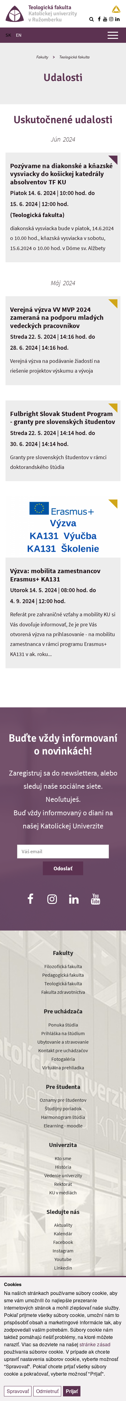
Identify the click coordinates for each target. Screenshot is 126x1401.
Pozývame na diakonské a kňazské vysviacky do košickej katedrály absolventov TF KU (61, 173)
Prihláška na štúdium (63, 1033)
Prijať (72, 1391)
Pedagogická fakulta (63, 975)
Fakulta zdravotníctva (63, 992)
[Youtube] (96, 900)
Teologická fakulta (74, 57)
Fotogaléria (63, 1059)
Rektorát (63, 1184)
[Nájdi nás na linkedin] (117, 19)
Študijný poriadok (63, 1108)
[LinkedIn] (74, 900)
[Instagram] (52, 900)
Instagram (63, 1251)
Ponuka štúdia (63, 1025)
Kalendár (63, 1233)
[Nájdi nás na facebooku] (99, 19)
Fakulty (42, 57)
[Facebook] (30, 900)
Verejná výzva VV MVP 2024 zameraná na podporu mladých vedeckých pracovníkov (57, 317)
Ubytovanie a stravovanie (63, 1042)
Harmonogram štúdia (63, 1117)
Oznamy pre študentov (63, 1100)
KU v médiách (63, 1192)
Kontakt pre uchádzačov (63, 1050)
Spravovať (18, 1391)
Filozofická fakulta (63, 966)
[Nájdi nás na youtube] (105, 19)
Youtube (63, 1259)
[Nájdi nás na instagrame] (111, 19)
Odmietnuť (47, 1391)
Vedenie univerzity (63, 1175)
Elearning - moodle (63, 1126)
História (63, 1167)
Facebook (63, 1242)
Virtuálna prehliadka (63, 1067)
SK (8, 35)
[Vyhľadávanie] (91, 19)
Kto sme (63, 1158)
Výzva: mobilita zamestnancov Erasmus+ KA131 (55, 574)
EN (18, 35)
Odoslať (63, 868)
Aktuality (63, 1225)
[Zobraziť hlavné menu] (112, 35)
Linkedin (63, 1268)
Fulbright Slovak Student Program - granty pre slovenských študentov (62, 417)
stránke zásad (95, 1344)
